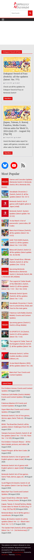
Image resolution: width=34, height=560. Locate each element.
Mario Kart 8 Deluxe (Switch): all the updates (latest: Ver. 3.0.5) (20, 232)
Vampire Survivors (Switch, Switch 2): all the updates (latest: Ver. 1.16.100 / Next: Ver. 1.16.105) (16, 435)
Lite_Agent (17, 83)
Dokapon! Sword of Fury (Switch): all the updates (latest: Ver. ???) (15, 76)
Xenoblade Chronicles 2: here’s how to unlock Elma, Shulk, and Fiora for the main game (21, 305)
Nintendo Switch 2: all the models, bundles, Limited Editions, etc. (19, 356)
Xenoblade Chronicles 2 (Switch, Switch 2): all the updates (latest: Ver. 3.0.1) (19, 194)
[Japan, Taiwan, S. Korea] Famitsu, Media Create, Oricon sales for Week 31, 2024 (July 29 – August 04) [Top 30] (16, 128)
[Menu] (3, 19)
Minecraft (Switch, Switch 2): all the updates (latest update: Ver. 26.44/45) (21, 252)
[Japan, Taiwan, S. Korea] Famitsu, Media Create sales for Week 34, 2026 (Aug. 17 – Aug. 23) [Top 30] (16, 506)
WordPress (5, 554)
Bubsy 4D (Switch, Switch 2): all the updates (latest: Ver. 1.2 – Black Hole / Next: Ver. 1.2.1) (16, 521)
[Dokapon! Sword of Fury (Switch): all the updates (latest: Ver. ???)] (17, 64)
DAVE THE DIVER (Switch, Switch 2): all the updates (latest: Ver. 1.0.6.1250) (19, 242)
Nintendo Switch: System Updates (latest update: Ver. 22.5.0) (20, 213)
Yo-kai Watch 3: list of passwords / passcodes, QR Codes (20, 223)
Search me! (30, 13)
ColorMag (18, 554)
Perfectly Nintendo (17, 552)
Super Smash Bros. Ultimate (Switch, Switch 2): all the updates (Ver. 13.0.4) (20, 261)
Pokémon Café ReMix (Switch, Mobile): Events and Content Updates (21, 315)
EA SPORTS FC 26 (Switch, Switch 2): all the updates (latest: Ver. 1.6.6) (19, 334)
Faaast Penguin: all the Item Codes (14, 451)
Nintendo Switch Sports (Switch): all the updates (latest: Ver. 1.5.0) (19, 296)
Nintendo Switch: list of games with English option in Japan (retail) (20, 203)
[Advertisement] (17, 33)
